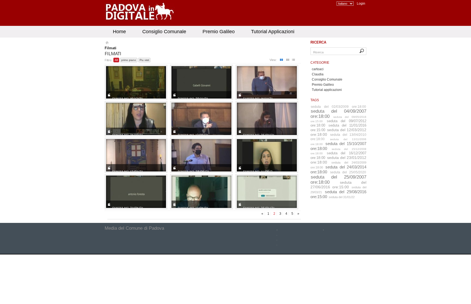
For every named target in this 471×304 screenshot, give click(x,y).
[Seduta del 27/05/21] (136, 191)
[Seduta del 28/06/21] (201, 155)
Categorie (319, 63)
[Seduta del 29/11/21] (201, 82)
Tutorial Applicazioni (272, 31)
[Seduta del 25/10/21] (136, 118)
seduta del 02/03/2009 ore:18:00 (338, 107)
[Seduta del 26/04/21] (266, 191)
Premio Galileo (219, 31)
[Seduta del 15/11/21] (266, 82)
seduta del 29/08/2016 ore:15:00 (338, 194)
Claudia (318, 74)
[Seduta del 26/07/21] (266, 118)
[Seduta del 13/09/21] (201, 118)
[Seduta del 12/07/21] (136, 155)
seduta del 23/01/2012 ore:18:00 (338, 159)
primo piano (128, 60)
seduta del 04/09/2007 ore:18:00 (338, 114)
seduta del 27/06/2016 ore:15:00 (338, 184)
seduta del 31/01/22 (342, 197)
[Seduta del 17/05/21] (201, 191)
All (116, 60)
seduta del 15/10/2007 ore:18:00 (338, 146)
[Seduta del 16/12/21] (136, 82)
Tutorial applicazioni (327, 90)
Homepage (107, 43)
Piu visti (144, 60)
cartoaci (318, 69)
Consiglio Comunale (164, 31)
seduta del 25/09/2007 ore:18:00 (338, 179)
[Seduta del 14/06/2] (266, 155)
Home (119, 31)
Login (361, 3)
